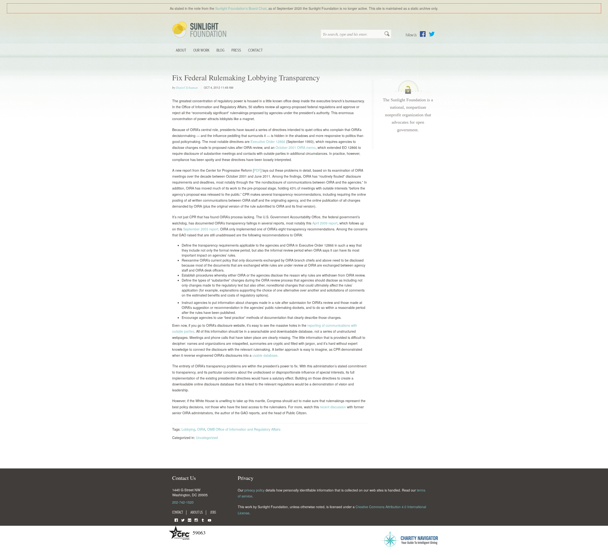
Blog (220, 50)
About (181, 50)
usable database (264, 355)
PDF (257, 170)
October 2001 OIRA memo (296, 147)
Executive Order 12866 (268, 141)
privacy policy (254, 490)
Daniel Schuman (187, 87)
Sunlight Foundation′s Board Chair (240, 8)
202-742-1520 (183, 502)
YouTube (209, 520)
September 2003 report (200, 229)
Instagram (196, 520)
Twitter (432, 34)
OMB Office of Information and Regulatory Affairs (243, 429)
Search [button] (387, 34)
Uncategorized (207, 437)
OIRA (201, 429)
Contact (255, 50)
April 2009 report (324, 223)
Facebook (423, 34)
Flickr (189, 520)
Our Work (201, 50)
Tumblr (202, 520)
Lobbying (188, 429)
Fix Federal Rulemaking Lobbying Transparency (246, 77)
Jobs (213, 512)
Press (236, 50)
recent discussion (333, 406)
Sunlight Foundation (200, 30)
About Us (196, 512)
